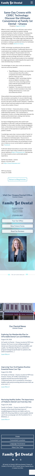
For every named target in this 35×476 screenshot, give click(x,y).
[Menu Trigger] (31, 2)
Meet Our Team (17, 447)
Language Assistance (17, 444)
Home (17, 436)
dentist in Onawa (18, 43)
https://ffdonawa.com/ (18, 152)
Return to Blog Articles (17, 179)
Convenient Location (17, 440)
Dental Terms (20, 466)
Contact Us (16, 468)
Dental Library (29, 466)
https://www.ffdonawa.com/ (12, 163)
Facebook (7, 145)
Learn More (5, 354)
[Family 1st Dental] (11, 2)
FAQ (21, 468)
